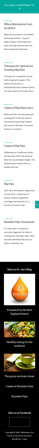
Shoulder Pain (19, 396)
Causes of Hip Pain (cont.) (18, 107)
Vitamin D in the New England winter (19, 311)
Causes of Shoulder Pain (19, 386)
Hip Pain (9, 184)
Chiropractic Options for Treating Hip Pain (18, 67)
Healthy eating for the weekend (19, 343)
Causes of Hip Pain (14, 145)
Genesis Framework (23, 435)
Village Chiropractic (19, 5)
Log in (24, 439)
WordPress (16, 439)
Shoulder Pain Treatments (19, 222)
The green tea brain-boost (19, 376)
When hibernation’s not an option (18, 26)
